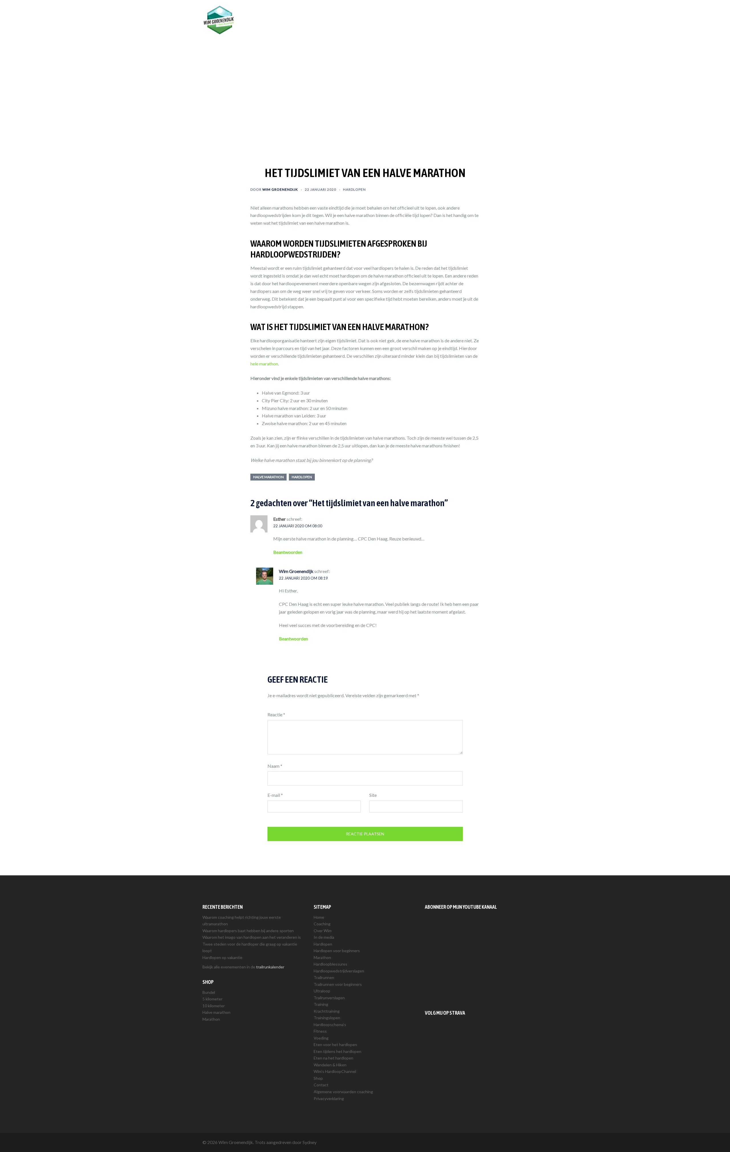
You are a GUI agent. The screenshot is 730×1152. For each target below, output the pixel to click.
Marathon (211, 1019)
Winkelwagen (511, 13)
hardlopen (302, 477)
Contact (321, 1084)
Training (467, 13)
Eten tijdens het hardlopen (337, 1051)
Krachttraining (327, 1011)
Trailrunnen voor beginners (338, 984)
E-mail (275, 795)
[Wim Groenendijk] (218, 19)
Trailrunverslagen (329, 997)
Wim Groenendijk (280, 189)
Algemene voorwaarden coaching (343, 1091)
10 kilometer (213, 1005)
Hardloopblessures (330, 964)
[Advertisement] (476, 958)
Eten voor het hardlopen (335, 1044)
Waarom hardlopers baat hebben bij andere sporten (248, 930)
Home (319, 917)
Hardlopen (414, 13)
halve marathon (268, 477)
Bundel (208, 992)
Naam (274, 766)
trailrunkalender (270, 966)
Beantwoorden (287, 552)
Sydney (310, 1142)
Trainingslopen (327, 1017)
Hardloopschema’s (330, 1024)
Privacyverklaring (329, 1098)
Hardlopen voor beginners (337, 950)
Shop (486, 13)
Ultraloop (322, 990)
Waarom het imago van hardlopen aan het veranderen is (251, 937)
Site (373, 795)
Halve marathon (216, 1012)
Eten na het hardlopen (333, 1058)
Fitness (320, 1031)
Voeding (321, 1038)
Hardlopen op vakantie (222, 957)
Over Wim (388, 13)
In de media (324, 937)
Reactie (276, 714)
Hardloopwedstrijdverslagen (339, 970)
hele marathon (264, 363)
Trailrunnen (441, 13)
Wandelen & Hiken (330, 1064)
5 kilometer (212, 998)
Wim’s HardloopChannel (335, 1071)
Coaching (362, 13)
